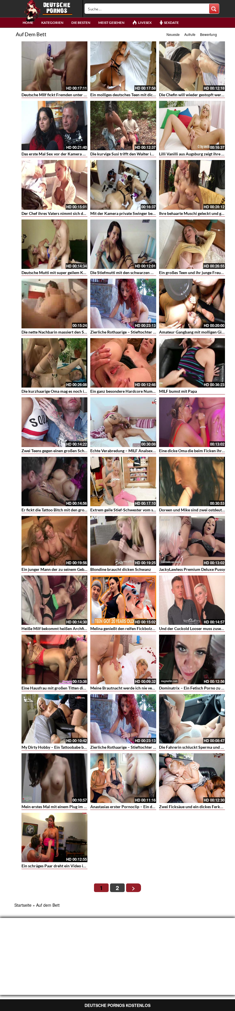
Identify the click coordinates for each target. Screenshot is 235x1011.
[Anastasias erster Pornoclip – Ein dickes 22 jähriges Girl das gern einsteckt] (123, 778)
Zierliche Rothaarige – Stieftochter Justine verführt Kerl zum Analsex (152, 332)
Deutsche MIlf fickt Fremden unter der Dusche (62, 94)
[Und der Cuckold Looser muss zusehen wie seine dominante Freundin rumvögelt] (192, 600)
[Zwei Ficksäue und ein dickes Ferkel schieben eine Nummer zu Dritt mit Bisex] (192, 778)
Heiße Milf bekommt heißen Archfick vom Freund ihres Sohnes (77, 628)
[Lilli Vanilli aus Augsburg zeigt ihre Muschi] (192, 126)
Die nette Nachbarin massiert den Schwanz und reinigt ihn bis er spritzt (84, 332)
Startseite (23, 905)
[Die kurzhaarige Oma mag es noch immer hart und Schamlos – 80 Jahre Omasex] (54, 363)
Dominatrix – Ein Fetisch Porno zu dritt (194, 687)
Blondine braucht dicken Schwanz (120, 569)
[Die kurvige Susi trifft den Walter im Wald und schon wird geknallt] (123, 126)
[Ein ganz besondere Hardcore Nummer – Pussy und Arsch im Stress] (123, 363)
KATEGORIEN (52, 22)
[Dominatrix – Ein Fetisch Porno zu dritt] (192, 659)
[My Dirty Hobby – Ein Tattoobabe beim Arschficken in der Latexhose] (54, 719)
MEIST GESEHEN (111, 22)
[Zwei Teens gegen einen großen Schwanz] (54, 422)
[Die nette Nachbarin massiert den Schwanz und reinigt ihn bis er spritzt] (54, 303)
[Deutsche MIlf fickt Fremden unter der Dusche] (54, 66)
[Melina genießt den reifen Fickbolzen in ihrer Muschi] (123, 600)
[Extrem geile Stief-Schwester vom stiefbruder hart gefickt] (123, 482)
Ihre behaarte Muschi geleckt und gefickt (195, 213)
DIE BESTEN (80, 22)
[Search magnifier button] (214, 9)
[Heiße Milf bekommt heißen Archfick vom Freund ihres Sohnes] (54, 600)
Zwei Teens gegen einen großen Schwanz (57, 450)
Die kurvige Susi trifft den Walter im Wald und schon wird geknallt (149, 153)
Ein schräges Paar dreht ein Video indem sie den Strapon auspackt (79, 865)
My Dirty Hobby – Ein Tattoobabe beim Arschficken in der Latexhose (82, 747)
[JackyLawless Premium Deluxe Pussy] (192, 541)
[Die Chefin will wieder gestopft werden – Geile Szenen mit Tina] (192, 66)
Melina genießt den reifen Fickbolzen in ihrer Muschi (137, 628)
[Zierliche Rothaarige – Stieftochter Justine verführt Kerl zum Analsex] (123, 303)
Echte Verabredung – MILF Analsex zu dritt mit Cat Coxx (140, 450)
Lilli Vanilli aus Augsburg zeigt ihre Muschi (196, 153)
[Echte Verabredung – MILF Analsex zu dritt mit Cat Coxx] (123, 422)
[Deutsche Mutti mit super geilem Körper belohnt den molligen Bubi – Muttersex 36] (54, 244)
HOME (28, 22)
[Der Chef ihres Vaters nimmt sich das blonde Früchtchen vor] (54, 185)
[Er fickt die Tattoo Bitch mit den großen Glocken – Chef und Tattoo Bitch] (54, 482)
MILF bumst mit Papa (178, 391)
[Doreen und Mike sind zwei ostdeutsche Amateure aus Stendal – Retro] (192, 482)
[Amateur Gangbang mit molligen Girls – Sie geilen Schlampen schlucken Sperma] (192, 303)
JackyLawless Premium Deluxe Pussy (192, 569)
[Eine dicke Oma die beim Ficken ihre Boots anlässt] (192, 422)
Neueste (173, 34)
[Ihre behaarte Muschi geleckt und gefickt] (192, 185)
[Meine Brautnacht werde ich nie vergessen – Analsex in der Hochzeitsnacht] (123, 659)
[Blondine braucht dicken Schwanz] (123, 541)
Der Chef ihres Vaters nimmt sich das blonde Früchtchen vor (74, 213)
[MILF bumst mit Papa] (192, 363)
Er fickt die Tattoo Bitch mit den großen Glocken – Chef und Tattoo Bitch (85, 509)
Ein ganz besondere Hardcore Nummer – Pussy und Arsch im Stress (150, 391)
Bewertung (208, 34)
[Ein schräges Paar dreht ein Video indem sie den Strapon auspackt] (54, 837)
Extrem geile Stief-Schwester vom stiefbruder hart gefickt (141, 509)
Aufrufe (189, 34)
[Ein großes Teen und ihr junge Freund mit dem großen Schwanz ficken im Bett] (192, 244)
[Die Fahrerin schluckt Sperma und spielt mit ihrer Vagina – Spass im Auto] (192, 719)
